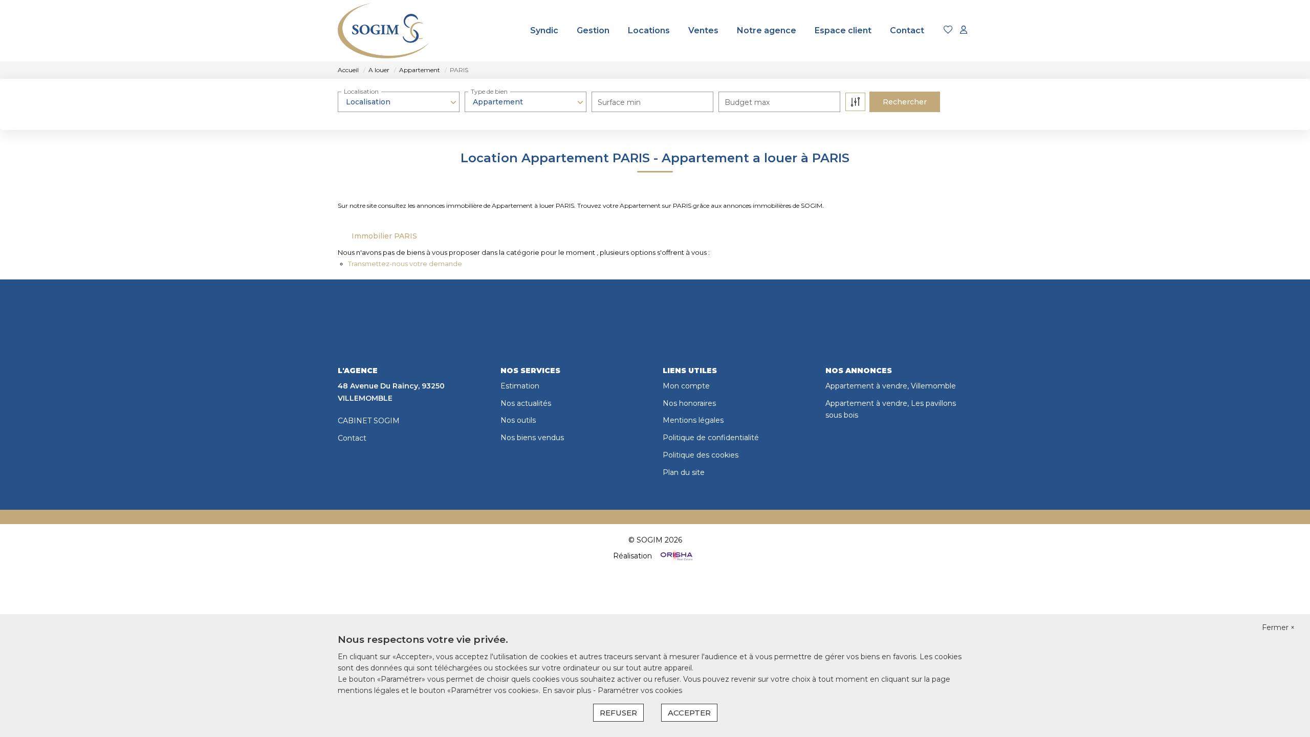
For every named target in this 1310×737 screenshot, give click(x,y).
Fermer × (1278, 627)
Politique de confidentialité (711, 437)
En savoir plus (567, 690)
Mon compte (686, 386)
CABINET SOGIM (369, 420)
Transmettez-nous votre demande (405, 263)
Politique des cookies (700, 455)
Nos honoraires (689, 403)
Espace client (843, 30)
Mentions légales (693, 420)
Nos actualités (525, 403)
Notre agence (766, 30)
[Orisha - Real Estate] (675, 555)
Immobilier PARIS (384, 236)
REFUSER (618, 713)
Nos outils (518, 420)
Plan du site (684, 472)
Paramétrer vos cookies (640, 690)
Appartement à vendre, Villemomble (890, 386)
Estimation (519, 386)
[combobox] (398, 102)
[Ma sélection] (948, 30)
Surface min (619, 102)
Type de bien (489, 91)
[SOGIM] (388, 30)
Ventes (703, 30)
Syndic (544, 30)
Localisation (361, 91)
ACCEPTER (689, 713)
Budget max (747, 102)
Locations (649, 30)
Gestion (593, 30)
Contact (907, 30)
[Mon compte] (963, 30)
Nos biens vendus (532, 437)
